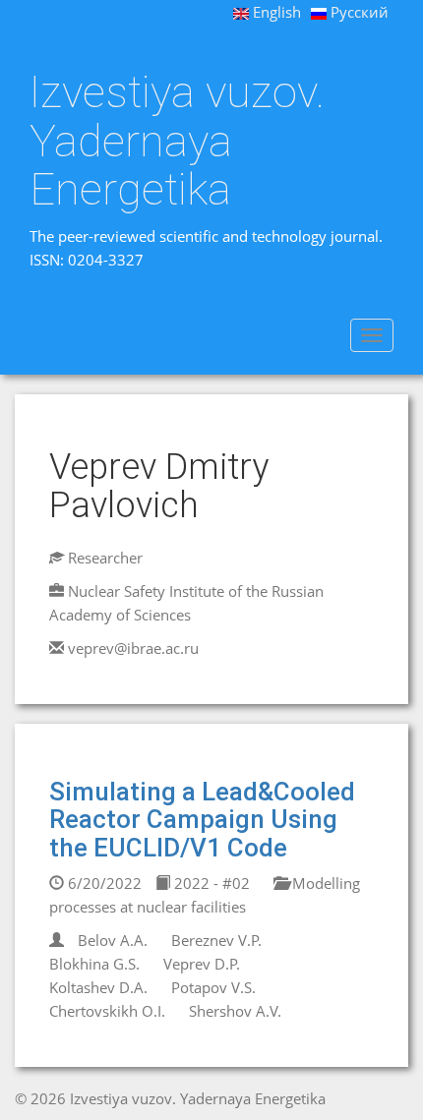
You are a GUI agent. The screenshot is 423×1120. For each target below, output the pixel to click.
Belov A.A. (113, 940)
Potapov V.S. (213, 987)
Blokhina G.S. (94, 963)
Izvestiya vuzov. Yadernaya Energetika (177, 141)
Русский (358, 12)
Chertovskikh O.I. (107, 1011)
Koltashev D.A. (98, 987)
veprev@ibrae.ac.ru (133, 648)
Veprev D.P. (201, 963)
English (275, 12)
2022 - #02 (210, 883)
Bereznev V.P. (216, 940)
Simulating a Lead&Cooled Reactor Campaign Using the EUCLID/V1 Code (202, 819)
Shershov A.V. (235, 1011)
